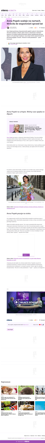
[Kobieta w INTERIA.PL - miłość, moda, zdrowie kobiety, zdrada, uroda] (12, 10)
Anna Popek (10, 329)
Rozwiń (25, 255)
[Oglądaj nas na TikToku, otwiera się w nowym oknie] (43, 325)
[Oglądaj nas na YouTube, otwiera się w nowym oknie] (40, 325)
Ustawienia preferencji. (36, 438)
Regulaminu (23, 438)
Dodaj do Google (19, 44)
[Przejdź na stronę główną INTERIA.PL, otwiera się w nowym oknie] (4, 10)
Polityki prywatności (30, 438)
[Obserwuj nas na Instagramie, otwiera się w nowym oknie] (41, 325)
